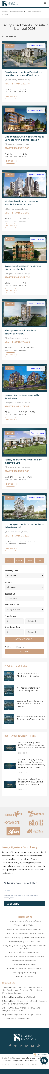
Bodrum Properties (24, 976)
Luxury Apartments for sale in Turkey (24, 921)
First (9, 560)
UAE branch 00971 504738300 (16, 1019)
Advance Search (24, 639)
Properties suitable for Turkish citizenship (24, 968)
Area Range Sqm (12, 627)
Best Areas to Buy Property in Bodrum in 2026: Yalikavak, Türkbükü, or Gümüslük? (31, 782)
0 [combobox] (7, 621)
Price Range (10, 616)
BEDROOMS (10, 594)
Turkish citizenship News (24, 964)
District (8, 582)
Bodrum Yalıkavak (27, 997)
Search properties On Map (24, 972)
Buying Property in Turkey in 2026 (24, 941)
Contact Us (18, 1065)
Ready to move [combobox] (13, 609)
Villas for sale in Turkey (24, 925)
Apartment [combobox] (11, 575)
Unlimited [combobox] (31, 621)
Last (40, 560)
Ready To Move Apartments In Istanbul (24, 929)
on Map (24, 651)
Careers (6, 1065)
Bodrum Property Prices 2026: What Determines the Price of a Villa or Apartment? (31, 745)
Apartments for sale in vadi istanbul (25, 952)
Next (29, 560)
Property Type (11, 571)
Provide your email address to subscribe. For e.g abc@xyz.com (21, 897)
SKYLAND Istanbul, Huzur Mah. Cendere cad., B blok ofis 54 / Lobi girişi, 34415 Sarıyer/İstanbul (22, 990)
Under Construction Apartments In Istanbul (24, 933)
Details (10, 96)
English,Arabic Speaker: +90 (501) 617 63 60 (21, 1014)
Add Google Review (36, 1065)
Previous (19, 560)
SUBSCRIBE (13, 904)
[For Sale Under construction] (24, 55)
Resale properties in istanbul (24, 960)
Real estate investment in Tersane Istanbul (24, 956)
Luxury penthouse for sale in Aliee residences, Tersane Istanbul (30, 703)
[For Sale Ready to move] (24, 248)
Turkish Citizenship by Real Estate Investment (25, 937)
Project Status (12, 605)
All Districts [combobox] (11, 587)
